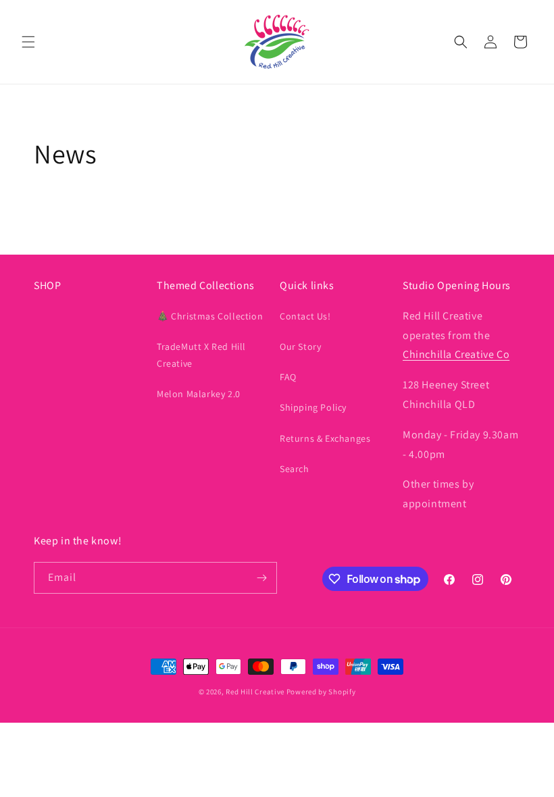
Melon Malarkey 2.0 (199, 394)
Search (294, 469)
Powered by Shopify (321, 691)
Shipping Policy (313, 407)
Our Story (300, 346)
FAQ (288, 377)
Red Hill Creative (256, 691)
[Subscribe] (261, 578)
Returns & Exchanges (325, 438)
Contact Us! (305, 316)
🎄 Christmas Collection (210, 316)
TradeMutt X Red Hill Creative (201, 354)
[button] (28, 42)
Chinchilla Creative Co (456, 354)
